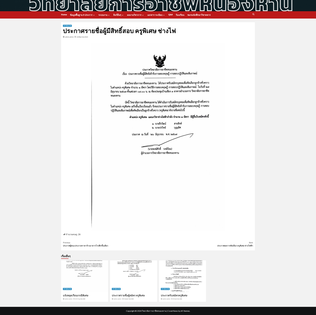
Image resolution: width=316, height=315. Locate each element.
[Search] (253, 14)
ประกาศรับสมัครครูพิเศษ (174, 295)
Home (64, 14)
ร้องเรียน (180, 14)
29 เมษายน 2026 (177, 299)
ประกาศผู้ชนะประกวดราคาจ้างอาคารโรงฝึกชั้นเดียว (85, 244)
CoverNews (173, 311)
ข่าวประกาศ (67, 26)
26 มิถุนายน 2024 (82, 37)
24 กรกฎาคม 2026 (80, 299)
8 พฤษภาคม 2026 (129, 299)
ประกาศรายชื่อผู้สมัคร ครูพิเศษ (128, 295)
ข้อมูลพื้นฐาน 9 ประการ (81, 14)
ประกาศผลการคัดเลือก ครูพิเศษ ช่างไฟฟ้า (235, 244)
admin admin (69, 37)
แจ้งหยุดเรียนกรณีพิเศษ (75, 295)
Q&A (170, 14)
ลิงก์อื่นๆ (117, 14)
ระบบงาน (102, 14)
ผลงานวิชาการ (134, 14)
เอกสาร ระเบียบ (154, 14)
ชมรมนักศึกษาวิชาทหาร (199, 14)
